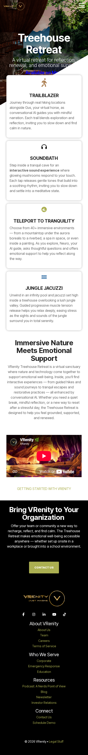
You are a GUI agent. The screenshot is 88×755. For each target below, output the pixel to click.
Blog (44, 692)
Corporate (44, 661)
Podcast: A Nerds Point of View (44, 686)
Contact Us (44, 567)
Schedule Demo (44, 722)
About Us (44, 630)
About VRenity (44, 623)
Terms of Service (44, 646)
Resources (44, 680)
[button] (82, 5)
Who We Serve (44, 654)
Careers (44, 641)
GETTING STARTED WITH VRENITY (44, 489)
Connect (44, 711)
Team (44, 635)
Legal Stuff (56, 741)
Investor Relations (44, 702)
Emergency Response (44, 666)
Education (44, 671)
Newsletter (44, 697)
